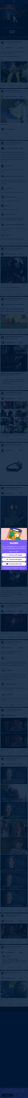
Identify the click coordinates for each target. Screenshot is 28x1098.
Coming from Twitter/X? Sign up (14, 568)
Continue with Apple (15, 559)
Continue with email (15, 564)
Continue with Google (15, 555)
